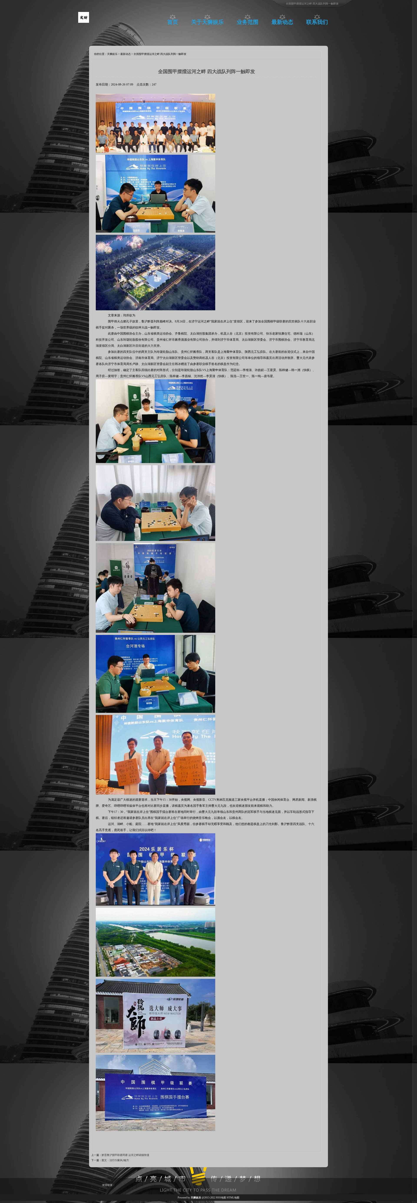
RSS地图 (221, 1197)
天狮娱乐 (112, 54)
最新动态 (282, 22)
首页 (172, 22)
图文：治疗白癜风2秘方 (115, 1160)
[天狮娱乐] (83, 21)
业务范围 (247, 22)
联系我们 (317, 22)
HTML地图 (233, 1197)
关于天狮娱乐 (207, 22)
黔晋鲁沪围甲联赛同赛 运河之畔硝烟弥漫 (125, 1155)
